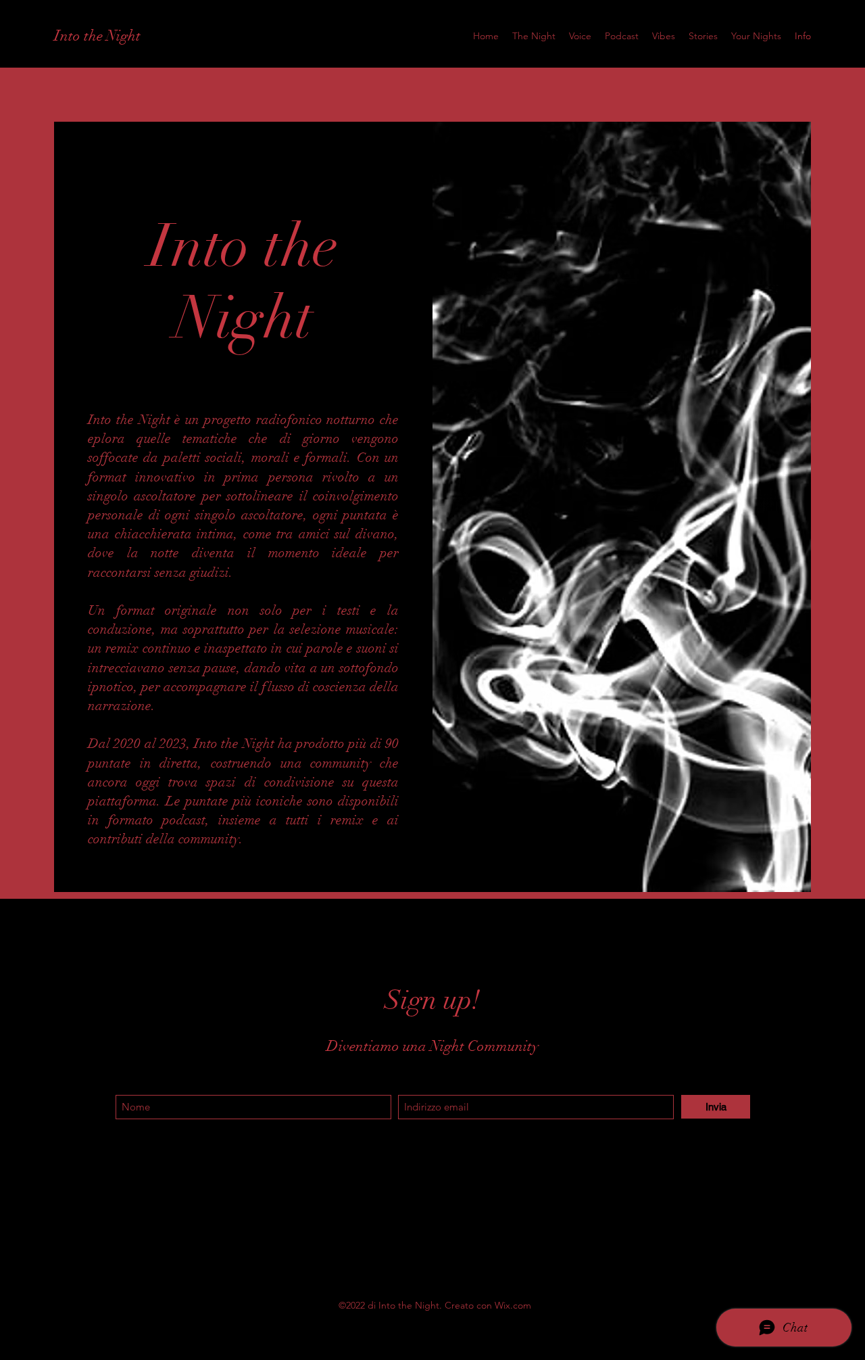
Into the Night (97, 35)
